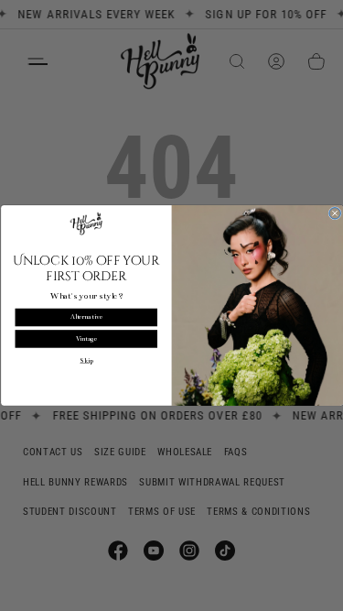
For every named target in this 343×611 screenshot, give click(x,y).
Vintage (85, 339)
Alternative (86, 318)
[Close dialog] (334, 214)
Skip (86, 361)
